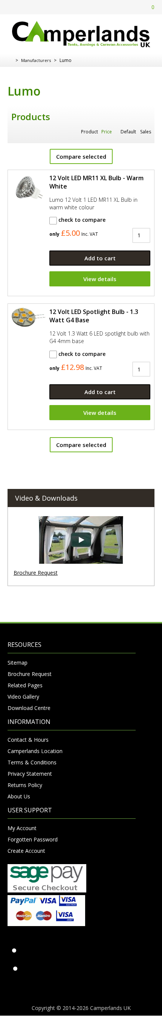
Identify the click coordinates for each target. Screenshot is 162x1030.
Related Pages (25, 685)
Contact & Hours (28, 739)
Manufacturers (36, 60)
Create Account (26, 850)
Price (106, 131)
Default (128, 131)
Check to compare (81, 219)
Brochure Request (36, 572)
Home (10, 60)
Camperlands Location (35, 751)
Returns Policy (25, 785)
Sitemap (18, 662)
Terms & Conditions (32, 762)
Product (89, 131)
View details (99, 279)
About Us (19, 796)
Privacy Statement (30, 773)
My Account (22, 828)
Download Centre (29, 707)
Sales (145, 131)
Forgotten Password (33, 839)
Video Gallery (23, 696)
